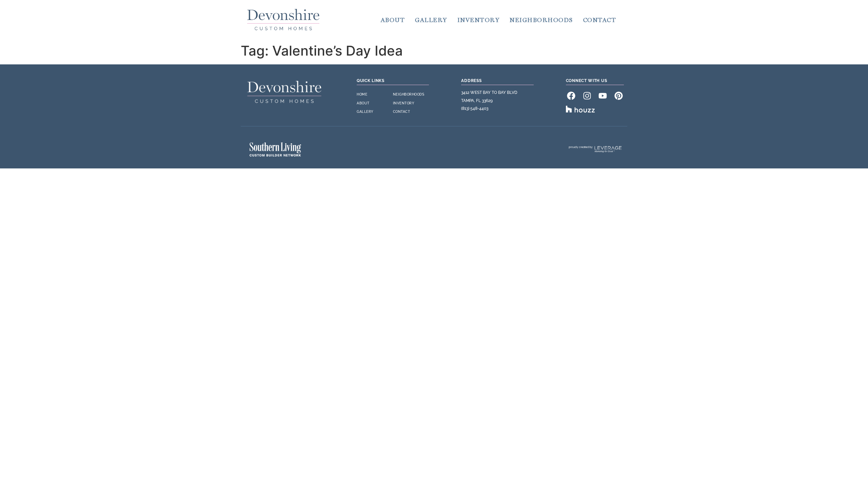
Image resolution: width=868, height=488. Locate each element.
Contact (599, 20)
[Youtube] (602, 95)
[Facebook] (571, 95)
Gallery (431, 20)
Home (362, 94)
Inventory (478, 20)
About (393, 20)
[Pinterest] (618, 95)
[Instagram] (586, 95)
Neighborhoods (541, 20)
